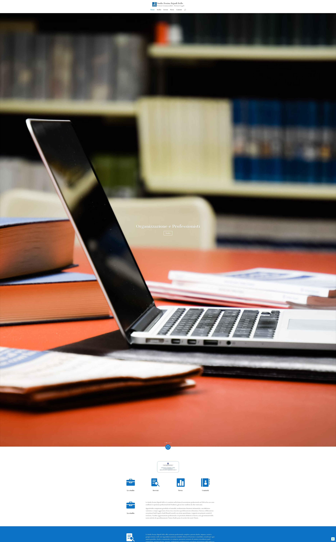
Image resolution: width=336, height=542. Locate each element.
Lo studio (130, 490)
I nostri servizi (168, 235)
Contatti (179, 10)
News (172, 10)
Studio (159, 10)
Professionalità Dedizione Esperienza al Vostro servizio (168, 226)
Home (152, 10)
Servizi (165, 10)
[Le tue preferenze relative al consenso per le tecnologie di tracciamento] (333, 539)
